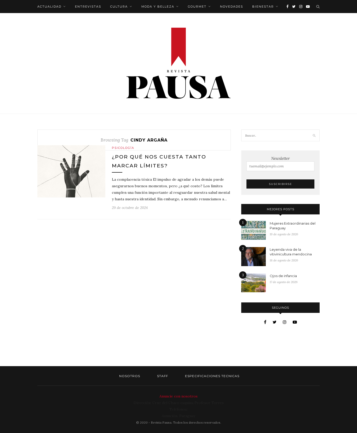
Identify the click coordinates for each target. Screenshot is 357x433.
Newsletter (280, 158)
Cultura (119, 6)
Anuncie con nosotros (178, 396)
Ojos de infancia (283, 276)
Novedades (231, 6)
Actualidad (49, 6)
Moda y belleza (157, 6)
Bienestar (263, 6)
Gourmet (197, 6)
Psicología (123, 148)
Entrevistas (88, 6)
